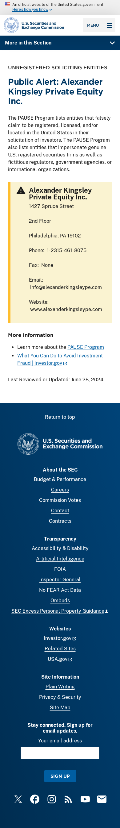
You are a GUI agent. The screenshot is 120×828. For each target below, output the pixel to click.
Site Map (60, 708)
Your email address (60, 741)
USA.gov (57, 659)
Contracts (60, 521)
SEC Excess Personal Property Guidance (57, 611)
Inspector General (60, 580)
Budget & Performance (60, 479)
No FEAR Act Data (60, 590)
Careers (60, 490)
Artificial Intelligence (60, 559)
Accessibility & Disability (60, 548)
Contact (60, 511)
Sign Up (60, 776)
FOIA (60, 569)
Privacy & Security (60, 697)
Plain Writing (60, 687)
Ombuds (60, 600)
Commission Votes (60, 500)
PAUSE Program (85, 347)
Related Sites (60, 649)
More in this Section (28, 43)
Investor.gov (57, 638)
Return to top (60, 417)
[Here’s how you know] (60, 7)
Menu (93, 25)
